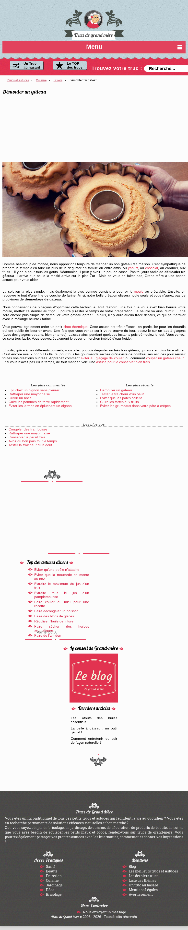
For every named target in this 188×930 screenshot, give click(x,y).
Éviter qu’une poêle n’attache (56, 570)
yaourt (133, 268)
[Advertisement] (39, 128)
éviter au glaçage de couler (102, 358)
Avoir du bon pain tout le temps (33, 441)
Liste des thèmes (142, 880)
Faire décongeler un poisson (56, 611)
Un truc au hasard (143, 885)
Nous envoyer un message (104, 912)
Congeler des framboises (28, 429)
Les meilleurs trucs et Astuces (153, 871)
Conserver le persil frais (27, 437)
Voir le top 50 (47, 632)
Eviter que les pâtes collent (121, 398)
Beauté (51, 871)
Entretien (53, 875)
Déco (49, 889)
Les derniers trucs (143, 875)
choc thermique (75, 327)
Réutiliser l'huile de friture (53, 621)
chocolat (151, 268)
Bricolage (53, 894)
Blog (132, 866)
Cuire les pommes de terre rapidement (39, 402)
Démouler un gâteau (116, 390)
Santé (50, 866)
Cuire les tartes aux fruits (119, 402)
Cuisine (52, 880)
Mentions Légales (143, 889)
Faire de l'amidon (47, 635)
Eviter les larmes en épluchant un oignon (40, 406)
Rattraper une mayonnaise (29, 394)
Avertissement (140, 894)
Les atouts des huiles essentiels (94, 720)
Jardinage (54, 885)
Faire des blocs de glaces (54, 616)
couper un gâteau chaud (165, 358)
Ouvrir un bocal (20, 398)
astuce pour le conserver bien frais (123, 362)
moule (138, 291)
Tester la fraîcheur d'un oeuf (122, 394)
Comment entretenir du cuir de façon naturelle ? (94, 740)
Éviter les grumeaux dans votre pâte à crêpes (135, 406)
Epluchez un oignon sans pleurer (34, 390)
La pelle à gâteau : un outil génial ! (94, 730)
